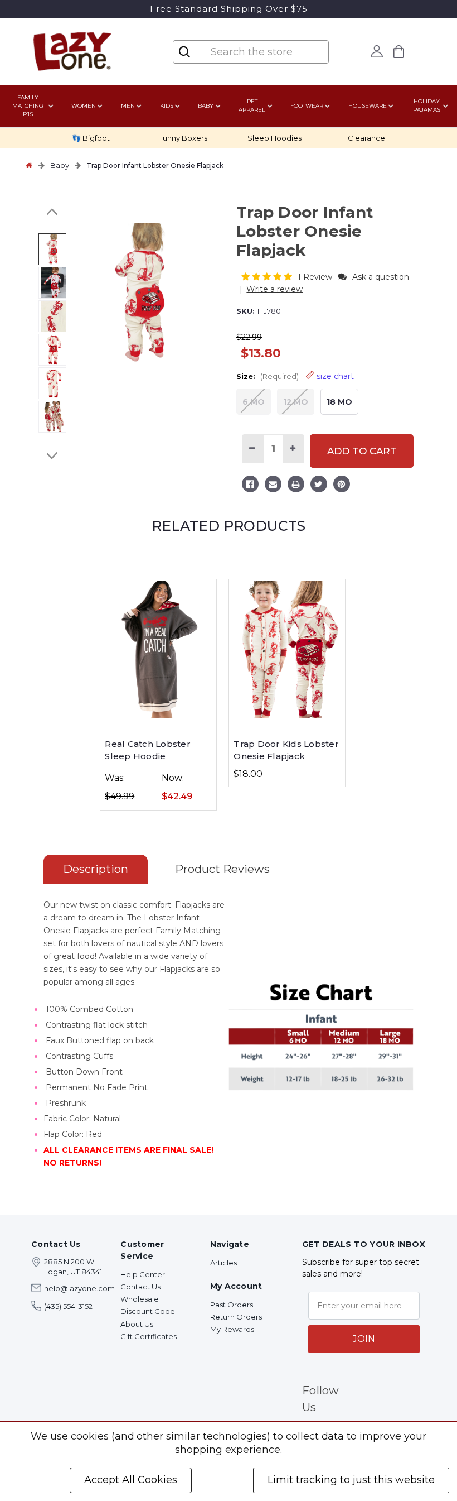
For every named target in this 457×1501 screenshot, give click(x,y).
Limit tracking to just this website (351, 1480)
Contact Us (140, 1286)
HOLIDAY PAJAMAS (426, 105)
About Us (136, 1324)
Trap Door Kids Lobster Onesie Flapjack (286, 750)
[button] (267, 276)
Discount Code (147, 1311)
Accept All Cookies (130, 1480)
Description (95, 869)
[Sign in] (376, 51)
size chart (335, 376)
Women (83, 105)
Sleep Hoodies (274, 137)
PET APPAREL (252, 105)
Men (128, 105)
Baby (205, 105)
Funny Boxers (182, 137)
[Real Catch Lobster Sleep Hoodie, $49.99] (158, 649)
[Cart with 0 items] (398, 51)
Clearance (366, 137)
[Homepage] (29, 165)
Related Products (228, 525)
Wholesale (139, 1298)
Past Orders (231, 1304)
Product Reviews (222, 869)
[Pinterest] (341, 485)
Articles (223, 1262)
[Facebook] (250, 485)
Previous (52, 212)
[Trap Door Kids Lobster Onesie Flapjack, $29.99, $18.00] (287, 649)
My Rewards (232, 1329)
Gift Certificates (148, 1336)
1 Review (316, 277)
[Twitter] (318, 485)
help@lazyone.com (79, 1288)
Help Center (142, 1274)
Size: (295, 376)
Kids (166, 105)
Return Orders (236, 1316)
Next (52, 455)
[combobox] (259, 52)
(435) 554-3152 (68, 1306)
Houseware (367, 105)
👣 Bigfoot (91, 137)
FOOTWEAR (306, 105)
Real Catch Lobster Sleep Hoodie (148, 750)
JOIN (364, 1339)
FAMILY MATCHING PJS (27, 106)
